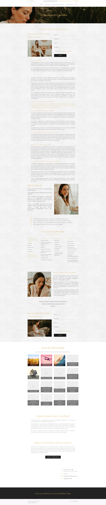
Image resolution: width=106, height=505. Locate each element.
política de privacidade (66, 51)
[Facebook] (28, 1)
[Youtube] (33, 1)
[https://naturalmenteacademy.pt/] (34, 1)
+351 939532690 (75, 1)
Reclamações (75, 501)
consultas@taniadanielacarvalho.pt (65, 1)
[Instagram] (29, 1)
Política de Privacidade (32, 502)
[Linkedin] (31, 1)
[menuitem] (42, 4)
